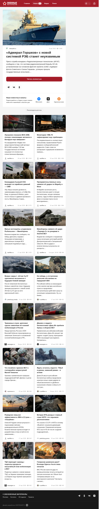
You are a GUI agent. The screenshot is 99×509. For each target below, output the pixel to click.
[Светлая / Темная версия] (87, 3)
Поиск (54, 3)
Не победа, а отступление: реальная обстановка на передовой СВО (47, 278)
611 (63, 344)
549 (62, 485)
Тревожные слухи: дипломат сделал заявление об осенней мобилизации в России (17, 325)
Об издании (22, 497)
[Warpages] (5, 344)
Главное (27, 3)
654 (30, 299)
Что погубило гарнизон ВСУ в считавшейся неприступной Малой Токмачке (16, 370)
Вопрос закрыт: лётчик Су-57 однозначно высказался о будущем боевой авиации (16, 278)
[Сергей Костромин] (5, 158)
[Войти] (94, 3)
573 (62, 391)
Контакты (13, 497)
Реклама (5, 497)
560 (30, 485)
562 (62, 438)
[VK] (89, 496)
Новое (37, 3)
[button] (8, 87)
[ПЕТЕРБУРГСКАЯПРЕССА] (38, 438)
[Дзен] (94, 496)
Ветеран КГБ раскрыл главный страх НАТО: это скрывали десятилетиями (49, 417)
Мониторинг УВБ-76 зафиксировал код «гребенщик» (50, 136)
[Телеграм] (79, 496)
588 (30, 391)
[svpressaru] (5, 391)
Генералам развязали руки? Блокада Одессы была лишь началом (48, 464)
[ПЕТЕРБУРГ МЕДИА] (5, 299)
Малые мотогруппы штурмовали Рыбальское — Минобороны (18, 230)
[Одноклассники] (84, 496)
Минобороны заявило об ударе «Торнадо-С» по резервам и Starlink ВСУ (49, 231)
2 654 (30, 158)
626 (30, 344)
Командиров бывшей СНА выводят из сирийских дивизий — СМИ (17, 184)
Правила (31, 497)
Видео (46, 3)
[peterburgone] (38, 344)
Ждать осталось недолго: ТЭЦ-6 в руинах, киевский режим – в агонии (50, 370)
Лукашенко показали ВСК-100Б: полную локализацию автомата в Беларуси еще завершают (18, 137)
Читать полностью (34, 79)
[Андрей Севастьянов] (5, 252)
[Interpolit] (7, 48)
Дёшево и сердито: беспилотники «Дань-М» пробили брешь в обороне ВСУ (50, 325)
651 (62, 299)
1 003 (30, 252)
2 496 (62, 158)
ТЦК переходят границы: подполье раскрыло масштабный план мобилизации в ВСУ (18, 465)
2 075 (30, 205)
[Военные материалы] (10, 3)
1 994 (62, 205)
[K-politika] (38, 299)
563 (30, 438)
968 (62, 252)
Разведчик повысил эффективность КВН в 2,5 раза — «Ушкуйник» (18, 417)
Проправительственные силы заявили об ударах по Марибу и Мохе (49, 184)
